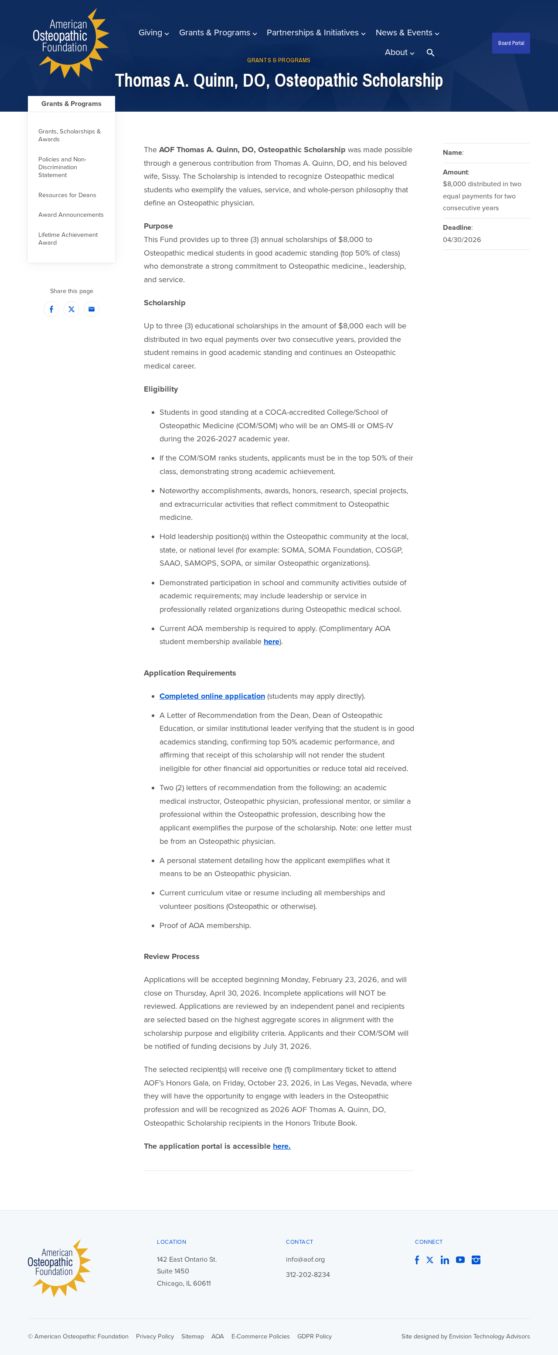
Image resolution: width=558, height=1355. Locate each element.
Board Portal (511, 43)
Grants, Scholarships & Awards (69, 135)
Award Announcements (71, 214)
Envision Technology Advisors (489, 1336)
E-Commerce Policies (260, 1336)
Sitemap (192, 1336)
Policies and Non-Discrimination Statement (62, 167)
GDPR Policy (314, 1336)
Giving (150, 32)
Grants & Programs (214, 32)
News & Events (404, 32)
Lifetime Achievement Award (68, 238)
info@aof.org (305, 1259)
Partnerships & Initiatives (313, 32)
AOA (217, 1336)
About (396, 52)
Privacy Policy (155, 1336)
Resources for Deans (67, 195)
